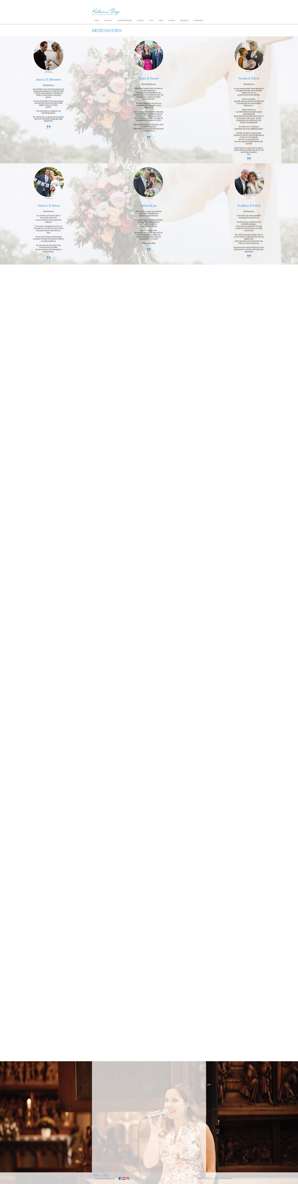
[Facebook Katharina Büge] (120, 1178)
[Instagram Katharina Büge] (127, 1178)
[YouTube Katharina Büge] (124, 1178)
